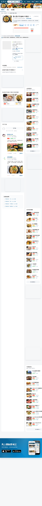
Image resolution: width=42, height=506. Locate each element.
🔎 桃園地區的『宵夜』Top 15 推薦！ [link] (10, 201)
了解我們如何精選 (28, 18)
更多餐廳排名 (32, 151)
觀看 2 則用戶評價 (18, 58)
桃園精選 (5, 13)
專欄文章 (37, 1)
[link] (37, 95)
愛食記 (2, 13)
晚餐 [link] (33, 25)
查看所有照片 (38, 6)
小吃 (8, 13)
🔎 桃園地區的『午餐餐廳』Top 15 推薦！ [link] (11, 203)
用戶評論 (4, 124)
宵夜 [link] (28, 25)
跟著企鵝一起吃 (10, 134)
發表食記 (28, 1)
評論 (8, 9)
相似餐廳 (12, 9)
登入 (25, 1)
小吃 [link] (25, 25)
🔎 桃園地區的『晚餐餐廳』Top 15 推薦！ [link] (11, 206)
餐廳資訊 (3, 9)
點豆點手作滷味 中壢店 (21, 16)
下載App (32, 1)
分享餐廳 (17, 61)
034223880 (18, 51)
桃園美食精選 (15, 25)
